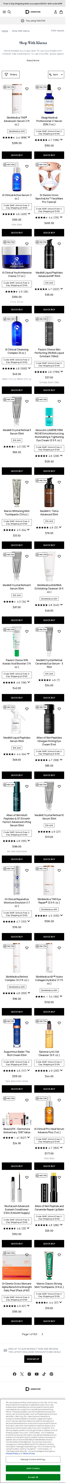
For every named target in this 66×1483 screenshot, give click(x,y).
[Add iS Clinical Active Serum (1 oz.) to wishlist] (27, 166)
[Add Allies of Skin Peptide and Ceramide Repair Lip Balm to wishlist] (59, 1177)
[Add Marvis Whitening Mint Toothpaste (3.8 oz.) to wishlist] (27, 482)
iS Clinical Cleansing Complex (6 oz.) (16, 351)
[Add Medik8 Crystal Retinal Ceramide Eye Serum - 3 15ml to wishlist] (59, 631)
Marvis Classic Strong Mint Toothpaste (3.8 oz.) (49, 1285)
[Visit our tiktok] (44, 1374)
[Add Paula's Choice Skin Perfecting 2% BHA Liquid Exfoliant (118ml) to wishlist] (59, 320)
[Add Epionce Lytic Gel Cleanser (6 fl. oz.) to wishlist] (59, 1023)
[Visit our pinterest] (51, 1374)
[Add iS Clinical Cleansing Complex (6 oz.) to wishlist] (27, 320)
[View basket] (61, 12)
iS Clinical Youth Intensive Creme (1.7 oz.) (17, 274)
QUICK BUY (17, 155)
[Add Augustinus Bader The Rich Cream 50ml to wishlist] (27, 1023)
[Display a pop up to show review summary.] (29, 138)
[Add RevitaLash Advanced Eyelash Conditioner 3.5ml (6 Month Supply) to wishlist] (27, 1177)
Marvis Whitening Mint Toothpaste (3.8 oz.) (17, 512)
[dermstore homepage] (33, 12)
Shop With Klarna (33, 43)
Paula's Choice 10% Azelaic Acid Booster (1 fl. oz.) (16, 663)
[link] (55, 12)
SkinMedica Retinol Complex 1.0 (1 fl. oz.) (17, 978)
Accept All (33, 1477)
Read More (33, 60)
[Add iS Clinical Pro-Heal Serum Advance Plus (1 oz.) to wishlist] (59, 1100)
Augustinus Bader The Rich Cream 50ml (17, 1053)
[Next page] (42, 1334)
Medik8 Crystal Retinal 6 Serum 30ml (17, 586)
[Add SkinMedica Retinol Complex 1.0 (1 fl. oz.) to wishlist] (27, 948)
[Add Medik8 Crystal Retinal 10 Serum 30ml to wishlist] (59, 786)
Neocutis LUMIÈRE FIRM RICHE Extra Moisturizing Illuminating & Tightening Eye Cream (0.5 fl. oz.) (49, 435)
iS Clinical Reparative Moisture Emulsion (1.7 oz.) (17, 902)
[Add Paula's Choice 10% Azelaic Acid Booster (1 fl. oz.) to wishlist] (27, 631)
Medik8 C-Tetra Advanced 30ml (49, 512)
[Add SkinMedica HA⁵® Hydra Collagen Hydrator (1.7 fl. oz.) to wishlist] (59, 948)
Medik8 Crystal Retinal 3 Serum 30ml (17, 431)
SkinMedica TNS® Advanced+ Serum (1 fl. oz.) (17, 121)
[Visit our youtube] (36, 1374)
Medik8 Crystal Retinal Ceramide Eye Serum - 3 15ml (49, 663)
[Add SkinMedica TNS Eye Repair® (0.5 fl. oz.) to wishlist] (59, 870)
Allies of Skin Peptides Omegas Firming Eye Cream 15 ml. (49, 741)
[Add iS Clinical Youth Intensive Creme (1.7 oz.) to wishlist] (27, 244)
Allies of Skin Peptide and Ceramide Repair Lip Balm (49, 1207)
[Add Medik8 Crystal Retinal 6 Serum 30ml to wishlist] (27, 556)
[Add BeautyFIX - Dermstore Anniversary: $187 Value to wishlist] (27, 1100)
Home (5, 30)
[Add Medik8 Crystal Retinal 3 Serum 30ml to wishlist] (27, 401)
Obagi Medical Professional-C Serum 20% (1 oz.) (49, 121)
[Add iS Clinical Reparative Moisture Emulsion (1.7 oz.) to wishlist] (27, 870)
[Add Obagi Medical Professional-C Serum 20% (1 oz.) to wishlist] (59, 89)
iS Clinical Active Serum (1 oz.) (17, 196)
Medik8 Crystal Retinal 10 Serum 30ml (49, 816)
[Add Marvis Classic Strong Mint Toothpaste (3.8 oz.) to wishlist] (59, 1255)
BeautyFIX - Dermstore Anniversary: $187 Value (16, 1130)
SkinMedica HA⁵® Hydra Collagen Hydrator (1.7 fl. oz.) (49, 980)
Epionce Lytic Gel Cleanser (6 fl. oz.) (49, 1053)
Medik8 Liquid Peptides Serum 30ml (16, 739)
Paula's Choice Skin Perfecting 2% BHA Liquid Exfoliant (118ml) (49, 353)
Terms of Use (28, 1453)
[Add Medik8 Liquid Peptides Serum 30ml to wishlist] (27, 709)
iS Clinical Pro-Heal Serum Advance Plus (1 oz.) (49, 1130)
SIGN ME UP (33, 1359)
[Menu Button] (3, 12)
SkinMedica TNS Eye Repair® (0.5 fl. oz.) (49, 900)
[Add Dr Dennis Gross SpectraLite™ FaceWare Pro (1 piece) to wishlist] (59, 166)
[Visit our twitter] (22, 1374)
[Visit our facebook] (14, 1374)
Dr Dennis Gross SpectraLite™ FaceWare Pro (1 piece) (49, 198)
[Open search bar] (9, 12)
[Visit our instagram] (29, 1374)
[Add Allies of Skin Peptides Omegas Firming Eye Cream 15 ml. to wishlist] (59, 709)
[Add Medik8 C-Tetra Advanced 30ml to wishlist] (59, 482)
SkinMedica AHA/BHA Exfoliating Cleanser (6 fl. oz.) (49, 588)
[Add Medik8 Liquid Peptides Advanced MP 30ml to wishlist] (59, 244)
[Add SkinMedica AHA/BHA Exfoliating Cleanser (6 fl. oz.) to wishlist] (59, 556)
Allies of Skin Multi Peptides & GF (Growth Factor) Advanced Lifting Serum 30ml (17, 820)
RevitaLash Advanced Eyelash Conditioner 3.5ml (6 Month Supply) (17, 1209)
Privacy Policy (12, 1453)
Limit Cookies (33, 1468)
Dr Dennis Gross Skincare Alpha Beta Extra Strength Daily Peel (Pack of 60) (17, 1287)
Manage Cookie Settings (33, 1459)
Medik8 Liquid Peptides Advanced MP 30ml (49, 274)
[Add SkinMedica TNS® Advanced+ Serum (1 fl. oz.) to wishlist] (27, 89)
